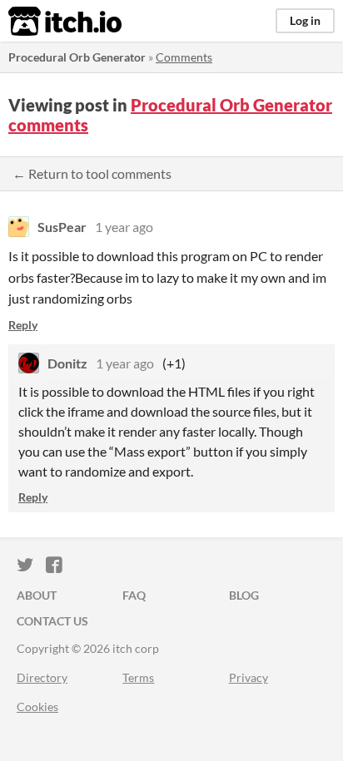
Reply (22, 325)
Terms (138, 677)
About (37, 595)
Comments (184, 57)
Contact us (52, 621)
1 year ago (124, 227)
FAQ (134, 595)
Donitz (67, 363)
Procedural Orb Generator (77, 57)
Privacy (248, 677)
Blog (244, 595)
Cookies (37, 706)
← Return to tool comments (92, 173)
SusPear (62, 227)
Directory (42, 677)
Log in (305, 20)
